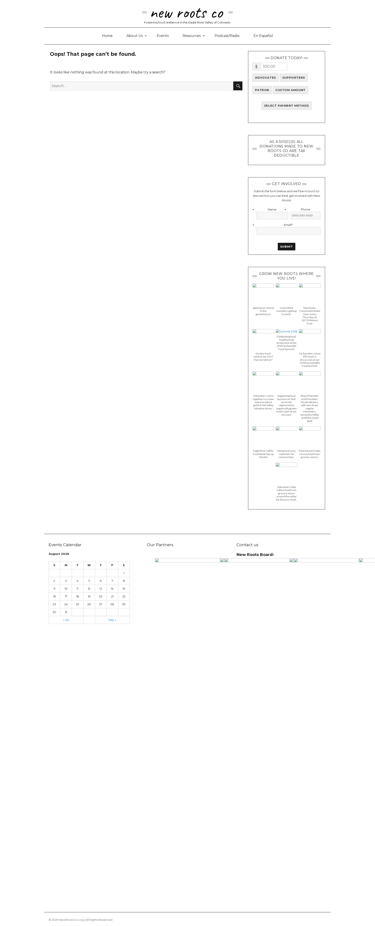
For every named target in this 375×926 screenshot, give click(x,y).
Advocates (265, 77)
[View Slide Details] (187, 721)
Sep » (112, 620)
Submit (286, 246)
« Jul (66, 620)
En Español (263, 36)
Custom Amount (290, 90)
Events (163, 36)
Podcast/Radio (227, 36)
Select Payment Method (286, 105)
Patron (262, 90)
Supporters (293, 77)
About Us (135, 36)
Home (107, 36)
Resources (192, 36)
